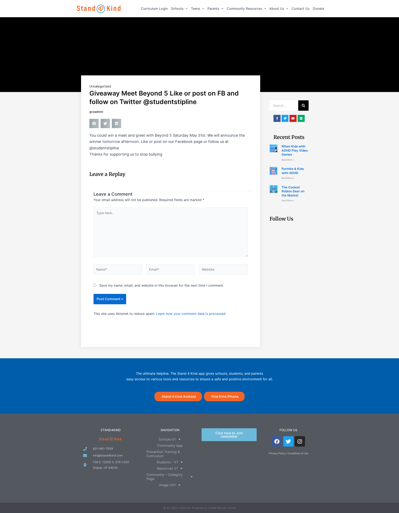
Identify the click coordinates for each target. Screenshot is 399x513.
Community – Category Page (165, 476)
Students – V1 (167, 462)
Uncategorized (100, 86)
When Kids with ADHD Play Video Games (295, 150)
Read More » (288, 159)
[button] (185, 8)
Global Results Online (222, 507)
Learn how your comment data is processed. (191, 314)
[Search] (303, 105)
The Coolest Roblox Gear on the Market (293, 191)
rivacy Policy (278, 453)
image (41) (167, 485)
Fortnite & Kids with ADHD (293, 171)
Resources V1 (167, 468)
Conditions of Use (298, 453)
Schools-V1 (167, 439)
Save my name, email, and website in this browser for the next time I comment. (161, 285)
